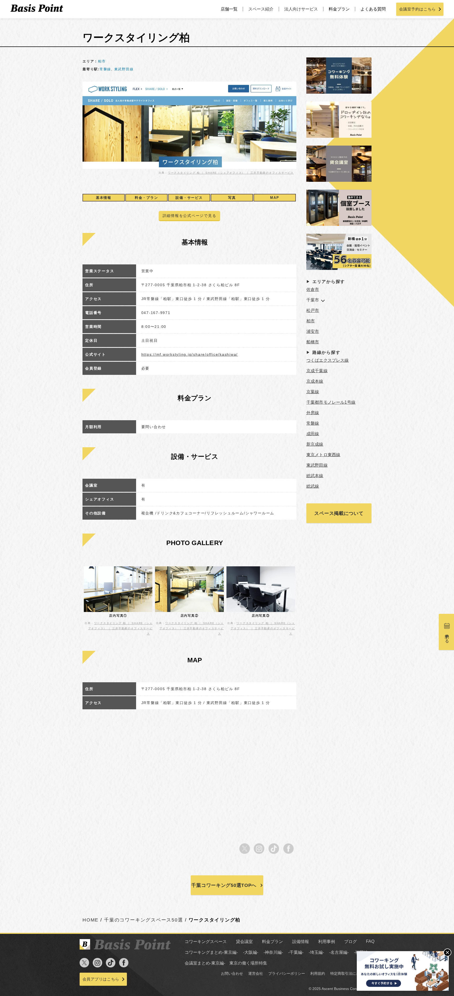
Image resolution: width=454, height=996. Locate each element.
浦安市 (312, 331)
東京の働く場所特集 (248, 963)
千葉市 (312, 300)
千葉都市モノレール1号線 (330, 402)
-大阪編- (250, 952)
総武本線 (314, 475)
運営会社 (255, 973)
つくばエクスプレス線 (327, 360)
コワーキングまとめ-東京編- (211, 952)
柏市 (102, 61)
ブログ (350, 941)
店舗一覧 (229, 9)
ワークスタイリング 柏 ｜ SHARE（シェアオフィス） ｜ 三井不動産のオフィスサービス (231, 172)
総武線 (312, 486)
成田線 (312, 434)
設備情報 (300, 941)
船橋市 (312, 342)
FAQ (370, 941)
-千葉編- (295, 952)
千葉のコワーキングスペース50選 (143, 920)
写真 (232, 198)
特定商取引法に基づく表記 (352, 973)
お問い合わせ (232, 973)
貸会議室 (244, 941)
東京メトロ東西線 (323, 454)
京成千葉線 (317, 371)
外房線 (312, 413)
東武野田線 (124, 69)
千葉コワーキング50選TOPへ (223, 885)
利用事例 (326, 941)
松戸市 (312, 310)
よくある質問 (373, 9)
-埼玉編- (316, 952)
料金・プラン (146, 198)
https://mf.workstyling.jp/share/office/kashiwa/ (189, 354)
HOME (90, 920)
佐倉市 (312, 289)
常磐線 (105, 69)
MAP (274, 198)
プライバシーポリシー (286, 973)
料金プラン (339, 9)
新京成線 (314, 444)
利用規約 (317, 973)
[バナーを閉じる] (447, 952)
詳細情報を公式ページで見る (189, 216)
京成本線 (314, 381)
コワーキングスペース (206, 941)
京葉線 (312, 392)
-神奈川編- (273, 952)
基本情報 (103, 198)
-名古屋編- (339, 952)
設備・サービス (189, 198)
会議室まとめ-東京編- (205, 963)
